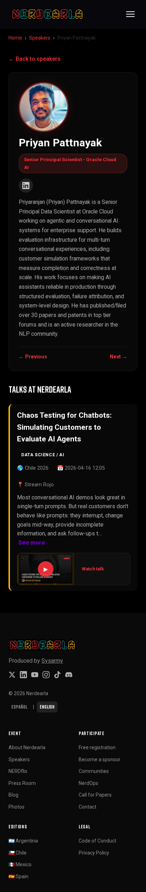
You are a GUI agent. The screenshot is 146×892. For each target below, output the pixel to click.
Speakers (39, 38)
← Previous (33, 357)
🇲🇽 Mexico (20, 864)
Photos (16, 807)
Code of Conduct (97, 841)
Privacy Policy (94, 853)
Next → (118, 357)
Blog (13, 795)
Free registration (97, 747)
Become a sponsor (99, 759)
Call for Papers (95, 795)
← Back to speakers (35, 58)
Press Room (22, 783)
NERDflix (18, 771)
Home (15, 38)
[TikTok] (57, 674)
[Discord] (68, 674)
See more (31, 542)
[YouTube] (34, 674)
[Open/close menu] (130, 14)
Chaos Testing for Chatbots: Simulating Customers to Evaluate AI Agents (64, 427)
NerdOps (88, 783)
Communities (94, 771)
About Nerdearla (27, 747)
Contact (87, 807)
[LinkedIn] (26, 185)
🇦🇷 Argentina (23, 841)
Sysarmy (52, 660)
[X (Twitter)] (12, 674)
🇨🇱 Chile (18, 853)
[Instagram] (46, 674)
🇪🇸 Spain (18, 876)
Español (19, 707)
